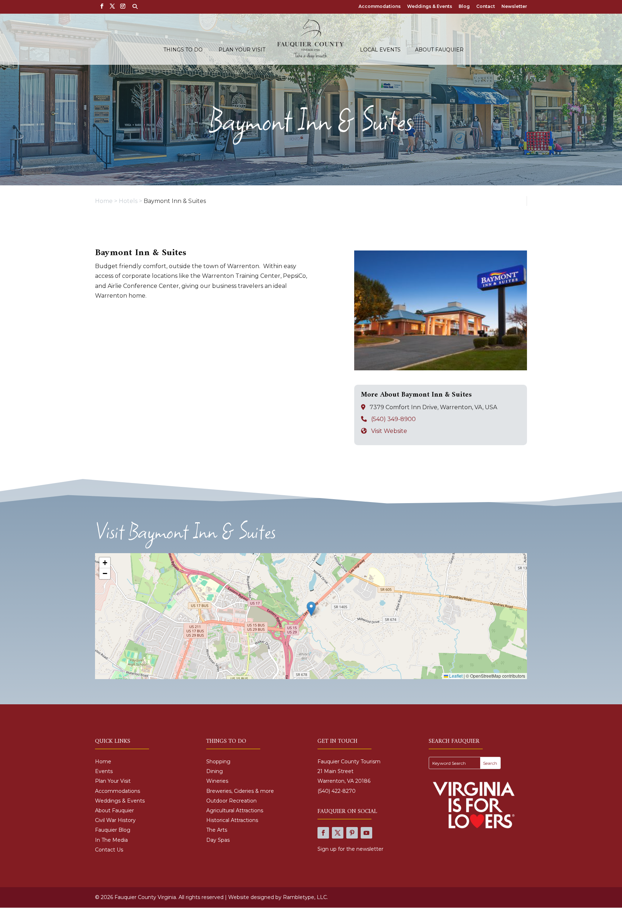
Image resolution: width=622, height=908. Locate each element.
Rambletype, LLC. (305, 897)
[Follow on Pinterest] (352, 833)
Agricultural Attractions (234, 810)
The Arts (216, 830)
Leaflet (455, 676)
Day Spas (218, 840)
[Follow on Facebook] (323, 833)
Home (103, 761)
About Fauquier (439, 50)
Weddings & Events (429, 6)
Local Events (380, 50)
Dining (214, 771)
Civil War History (115, 820)
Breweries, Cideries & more (240, 791)
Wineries (217, 781)
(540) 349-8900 (393, 419)
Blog (464, 6)
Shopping (218, 761)
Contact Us (109, 849)
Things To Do (183, 50)
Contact (485, 6)
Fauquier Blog (112, 830)
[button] (311, 608)
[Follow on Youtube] (366, 833)
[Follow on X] (337, 833)
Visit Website (389, 431)
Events (104, 771)
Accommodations (380, 6)
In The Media (111, 840)
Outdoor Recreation (231, 801)
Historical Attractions (232, 820)
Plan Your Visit (241, 50)
